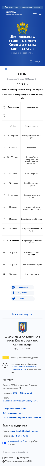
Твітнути (22, 299)
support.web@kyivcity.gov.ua (24, 431)
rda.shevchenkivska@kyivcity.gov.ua (20, 401)
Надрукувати (23, 287)
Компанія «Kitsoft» (17, 441)
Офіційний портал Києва (14, 409)
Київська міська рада (12, 413)
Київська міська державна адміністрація (21, 418)
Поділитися (23, 293)
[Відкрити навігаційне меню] (40, 14)
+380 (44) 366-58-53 (22, 393)
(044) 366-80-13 (20, 436)
